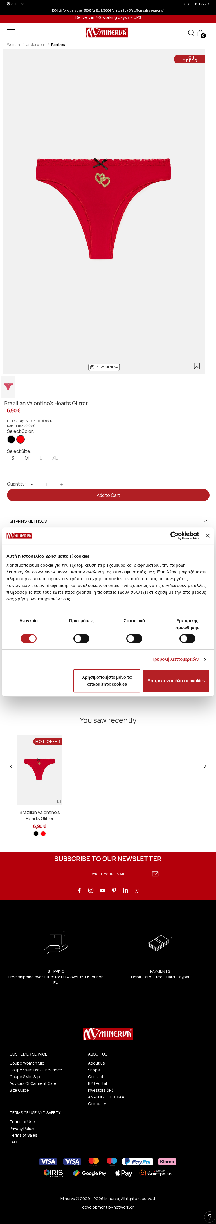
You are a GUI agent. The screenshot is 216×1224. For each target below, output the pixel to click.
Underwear (35, 44)
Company (97, 1103)
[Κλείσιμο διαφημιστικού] (208, 536)
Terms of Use (22, 1121)
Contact (96, 1076)
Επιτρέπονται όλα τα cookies (176, 680)
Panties (58, 44)
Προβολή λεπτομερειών (175, 659)
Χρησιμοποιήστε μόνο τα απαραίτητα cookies (107, 680)
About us (96, 1063)
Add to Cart (108, 495)
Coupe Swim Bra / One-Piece (36, 1069)
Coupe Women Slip (27, 1063)
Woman (13, 44)
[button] (104, 367)
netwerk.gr (124, 1207)
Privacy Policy (22, 1128)
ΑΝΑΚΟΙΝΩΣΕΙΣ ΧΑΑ (106, 1097)
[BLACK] (11, 439)
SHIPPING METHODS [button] (28, 521)
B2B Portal (97, 1083)
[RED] (20, 439)
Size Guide (19, 1090)
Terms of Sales (23, 1135)
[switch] (81, 638)
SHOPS (18, 3)
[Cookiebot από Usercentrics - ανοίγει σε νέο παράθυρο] (174, 535)
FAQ (13, 1142)
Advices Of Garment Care (33, 1083)
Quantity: (16, 484)
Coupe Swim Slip (25, 1076)
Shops (94, 1069)
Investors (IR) (100, 1090)
